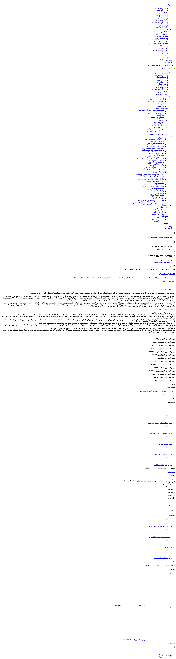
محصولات (165, 55)
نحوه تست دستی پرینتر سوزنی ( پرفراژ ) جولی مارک (148, 203)
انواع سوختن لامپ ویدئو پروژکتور (154, 139)
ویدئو (170, 46)
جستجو (147, 468)
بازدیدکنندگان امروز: (165, 656)
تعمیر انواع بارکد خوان (165, 444)
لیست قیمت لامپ (158, 103)
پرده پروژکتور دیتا (159, 221)
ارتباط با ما (168, 62)
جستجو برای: (171, 468)
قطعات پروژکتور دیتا (158, 219)
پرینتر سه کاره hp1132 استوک (163, 454)
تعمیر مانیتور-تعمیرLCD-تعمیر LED (157, 45)
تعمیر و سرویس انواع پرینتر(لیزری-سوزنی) (151, 110)
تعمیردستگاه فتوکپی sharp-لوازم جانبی (160, 423)
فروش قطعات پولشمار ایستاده (154, 129)
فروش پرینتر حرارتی (161, 13)
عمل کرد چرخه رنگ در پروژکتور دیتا (153, 167)
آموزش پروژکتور (163, 48)
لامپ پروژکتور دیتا (158, 217)
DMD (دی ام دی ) (158, 155)
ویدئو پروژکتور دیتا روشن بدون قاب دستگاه (151, 169)
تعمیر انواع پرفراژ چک (157, 117)
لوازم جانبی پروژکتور (161, 27)
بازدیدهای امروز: (166, 655)
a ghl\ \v (159, 391)
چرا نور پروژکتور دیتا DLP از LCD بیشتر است (150, 158)
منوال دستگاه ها (163, 53)
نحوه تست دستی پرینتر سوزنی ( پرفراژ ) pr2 (151, 179)
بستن (173, 1)
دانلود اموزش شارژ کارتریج (156, 193)
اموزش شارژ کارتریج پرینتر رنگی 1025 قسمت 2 (149, 176)
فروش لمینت (164, 12)
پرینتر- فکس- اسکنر (162, 34)
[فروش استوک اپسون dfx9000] (165, 461)
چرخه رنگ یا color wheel (157, 165)
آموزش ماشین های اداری (160, 50)
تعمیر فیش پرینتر (159, 122)
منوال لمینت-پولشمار (157, 212)
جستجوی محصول (167, 273)
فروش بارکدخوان (162, 18)
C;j (163, 391)
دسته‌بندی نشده (158, 262)
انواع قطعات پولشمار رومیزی (155, 131)
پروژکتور (165, 31)
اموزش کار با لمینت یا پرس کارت (154, 184)
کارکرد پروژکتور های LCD (156, 164)
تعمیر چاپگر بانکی (159, 106)
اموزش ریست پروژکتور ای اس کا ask (153, 150)
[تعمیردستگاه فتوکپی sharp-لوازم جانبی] (165, 419)
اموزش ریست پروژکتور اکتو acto (154, 146)
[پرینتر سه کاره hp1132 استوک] (165, 451)
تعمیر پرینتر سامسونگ (157, 172)
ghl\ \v (168, 391)
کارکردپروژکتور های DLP (156, 162)
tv (170, 391)
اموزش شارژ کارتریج (158, 177)
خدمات (169, 29)
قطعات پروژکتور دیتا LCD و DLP (154, 157)
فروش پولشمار (163, 17)
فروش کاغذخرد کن (162, 10)
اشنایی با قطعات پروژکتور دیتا (155, 153)
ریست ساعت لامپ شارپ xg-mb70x (160, 433)
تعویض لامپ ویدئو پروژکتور (156, 143)
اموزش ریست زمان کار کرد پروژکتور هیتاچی (150, 144)
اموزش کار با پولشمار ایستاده (155, 190)
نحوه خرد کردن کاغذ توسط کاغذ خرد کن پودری (150, 200)
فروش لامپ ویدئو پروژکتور (156, 101)
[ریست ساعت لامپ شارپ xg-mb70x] (165, 430)
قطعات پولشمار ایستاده (157, 195)
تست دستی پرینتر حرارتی (156, 188)
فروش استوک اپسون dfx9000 (163, 465)
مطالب (166, 57)
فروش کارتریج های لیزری (160, 22)
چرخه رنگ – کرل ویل (157, 141)
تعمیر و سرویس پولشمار (160, 41)
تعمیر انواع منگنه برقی (161, 43)
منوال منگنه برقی (159, 210)
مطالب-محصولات (166, 51)
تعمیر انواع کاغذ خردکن (161, 36)
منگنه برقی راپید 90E (158, 197)
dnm (165, 391)
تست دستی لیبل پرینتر (157, 183)
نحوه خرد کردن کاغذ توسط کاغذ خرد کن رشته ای (149, 202)
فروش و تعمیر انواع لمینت (160, 39)
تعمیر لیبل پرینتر (159, 124)
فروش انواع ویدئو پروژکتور (160, 6)
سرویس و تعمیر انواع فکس (156, 113)
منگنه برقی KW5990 (158, 198)
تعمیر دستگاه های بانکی (161, 32)
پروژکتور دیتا (168, 262)
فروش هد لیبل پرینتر (161, 20)
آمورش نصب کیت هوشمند (156, 151)
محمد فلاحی (160, 249)
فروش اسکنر (164, 24)
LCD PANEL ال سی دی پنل (155, 160)
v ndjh (173, 391)
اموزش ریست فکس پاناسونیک (155, 181)
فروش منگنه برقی (162, 15)
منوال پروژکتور (159, 209)
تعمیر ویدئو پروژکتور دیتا (157, 99)
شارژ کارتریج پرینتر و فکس (156, 111)
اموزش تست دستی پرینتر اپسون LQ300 (152, 186)
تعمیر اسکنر (160, 115)
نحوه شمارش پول (159, 191)
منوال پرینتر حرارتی (158, 214)
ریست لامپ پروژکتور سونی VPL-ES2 (152, 148)
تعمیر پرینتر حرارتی (162, 38)
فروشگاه (169, 60)
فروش (169, 5)
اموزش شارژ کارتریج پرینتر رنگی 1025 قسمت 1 (149, 174)
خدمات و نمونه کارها (162, 58)
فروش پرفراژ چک (162, 25)
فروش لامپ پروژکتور (161, 8)
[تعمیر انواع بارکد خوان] (165, 440)
